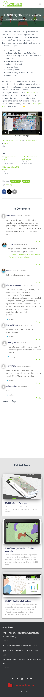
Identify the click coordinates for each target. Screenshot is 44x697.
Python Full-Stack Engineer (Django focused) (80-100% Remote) (21, 635)
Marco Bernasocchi (33, 140)
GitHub (13, 678)
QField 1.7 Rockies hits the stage (18, 601)
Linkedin (31, 678)
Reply (39, 241)
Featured (26, 181)
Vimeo (6, 143)
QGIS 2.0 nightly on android (12, 140)
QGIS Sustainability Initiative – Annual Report (21, 651)
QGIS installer (31, 93)
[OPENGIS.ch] (13, 4)
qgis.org (9, 185)
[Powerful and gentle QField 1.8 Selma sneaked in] (22, 531)
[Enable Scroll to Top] (40, 692)
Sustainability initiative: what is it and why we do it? (22, 661)
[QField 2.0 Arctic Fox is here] (22, 486)
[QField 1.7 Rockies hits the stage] (22, 584)
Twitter (17, 678)
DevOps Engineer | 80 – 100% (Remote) (17, 645)
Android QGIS (15, 181)
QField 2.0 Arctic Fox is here (16, 503)
